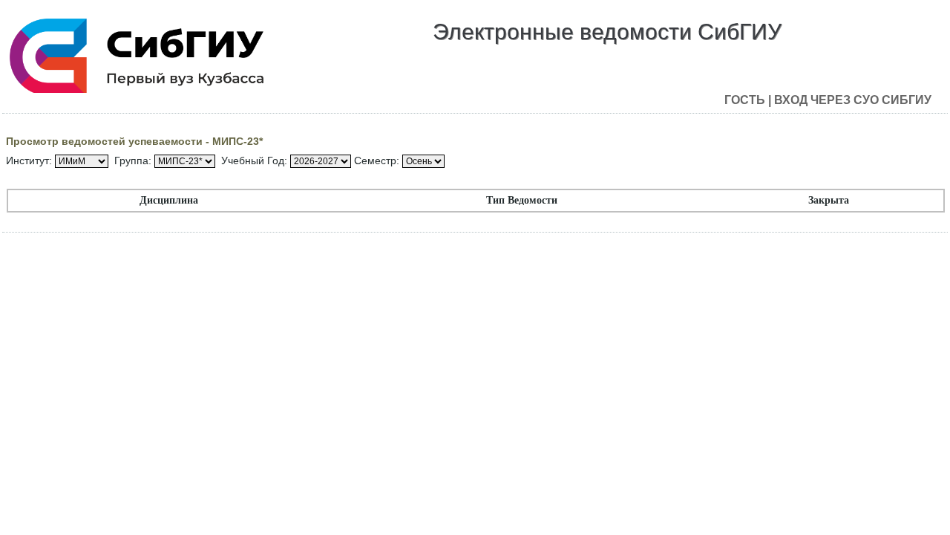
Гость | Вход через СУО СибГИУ (827, 100)
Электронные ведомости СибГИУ (607, 31)
